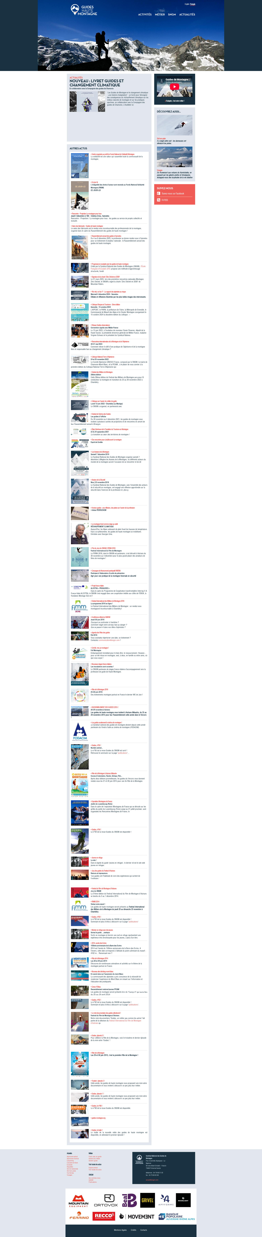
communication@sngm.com (109, 640)
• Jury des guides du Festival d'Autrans (103, 871)
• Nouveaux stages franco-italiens (101, 664)
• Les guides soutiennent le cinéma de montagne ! (106, 722)
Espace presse (93, 1168)
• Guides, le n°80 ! (96, 1106)
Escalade (69, 1165)
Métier (160, 14)
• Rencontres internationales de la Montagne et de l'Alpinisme (110, 341)
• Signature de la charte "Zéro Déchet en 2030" (105, 277)
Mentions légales (120, 1230)
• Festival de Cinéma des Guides (101, 414)
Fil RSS (165, 200)
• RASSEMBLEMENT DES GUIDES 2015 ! (104, 707)
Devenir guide (93, 1161)
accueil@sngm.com (152, 1180)
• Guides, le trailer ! (97, 1130)
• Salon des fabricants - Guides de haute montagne (87, 226)
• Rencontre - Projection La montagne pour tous (86, 213)
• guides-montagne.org (98, 1118)
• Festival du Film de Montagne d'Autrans (103, 888)
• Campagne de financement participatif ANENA (105, 570)
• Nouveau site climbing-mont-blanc (102, 971)
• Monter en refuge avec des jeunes (102, 930)
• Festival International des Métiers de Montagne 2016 (107, 601)
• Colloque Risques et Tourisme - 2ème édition (105, 304)
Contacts (143, 1230)
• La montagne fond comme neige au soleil (104, 524)
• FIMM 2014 (95, 901)
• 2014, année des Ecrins (98, 943)
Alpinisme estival (72, 1157)
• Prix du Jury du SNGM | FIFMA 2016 (103, 548)
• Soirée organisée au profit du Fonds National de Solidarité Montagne (112, 154)
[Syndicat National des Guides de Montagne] (84, 9)
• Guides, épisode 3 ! (97, 1035)
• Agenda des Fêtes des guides (100, 632)
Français (192, 4)
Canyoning (70, 1161)
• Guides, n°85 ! (96, 745)
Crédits (133, 1230)
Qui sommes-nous (94, 1178)
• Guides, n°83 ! (96, 917)
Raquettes (70, 1167)
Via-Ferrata (70, 1173)
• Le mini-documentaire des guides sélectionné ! (106, 1013)
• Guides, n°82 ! (96, 1000)
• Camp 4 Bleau (96, 987)
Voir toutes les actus (95, 1170)
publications (122, 753)
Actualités (187, 14)
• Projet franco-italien (97, 586)
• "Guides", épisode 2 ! (98, 1081)
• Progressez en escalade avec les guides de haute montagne (109, 264)
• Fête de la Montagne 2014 (99, 958)
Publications (93, 1182)
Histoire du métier (94, 1159)
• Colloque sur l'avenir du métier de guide (104, 401)
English (187, 4)
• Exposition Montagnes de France (101, 801)
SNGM (172, 14)
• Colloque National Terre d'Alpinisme (102, 357)
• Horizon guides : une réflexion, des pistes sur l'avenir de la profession (113, 508)
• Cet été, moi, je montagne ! (100, 648)
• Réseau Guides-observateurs (100, 325)
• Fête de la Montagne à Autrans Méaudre (104, 773)
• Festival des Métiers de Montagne (101, 372)
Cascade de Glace (72, 1163)
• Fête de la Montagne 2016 (99, 689)
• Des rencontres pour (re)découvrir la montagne (106, 439)
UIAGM (91, 1180)
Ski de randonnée (72, 1169)
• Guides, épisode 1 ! (97, 1093)
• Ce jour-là (94, 182)
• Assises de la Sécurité (98, 480)
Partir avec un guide (95, 1157)
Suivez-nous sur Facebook (173, 193)
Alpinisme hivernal (73, 1159)
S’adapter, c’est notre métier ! (175, 101)
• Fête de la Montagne (97, 1053)
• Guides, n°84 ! (96, 829)
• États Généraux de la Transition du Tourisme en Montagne (109, 429)
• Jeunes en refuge (96, 857)
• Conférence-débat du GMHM (100, 617)
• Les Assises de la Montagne (100, 452)
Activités (145, 14)
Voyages (159, 170)
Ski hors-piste (161, 138)
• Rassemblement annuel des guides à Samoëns (106, 236)
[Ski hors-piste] (174, 126)
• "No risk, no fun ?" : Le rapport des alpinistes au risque (108, 291)
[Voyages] (174, 158)
